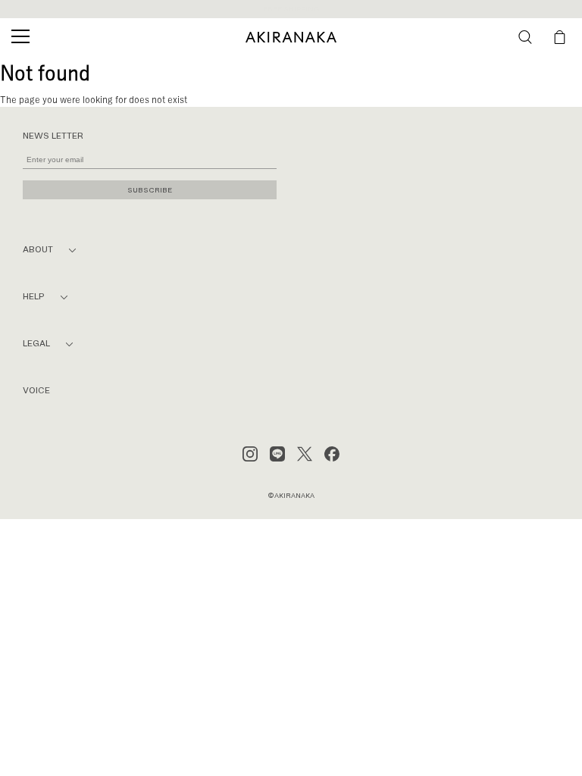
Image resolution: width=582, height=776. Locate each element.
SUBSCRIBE (149, 190)
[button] (525, 37)
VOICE (36, 391)
